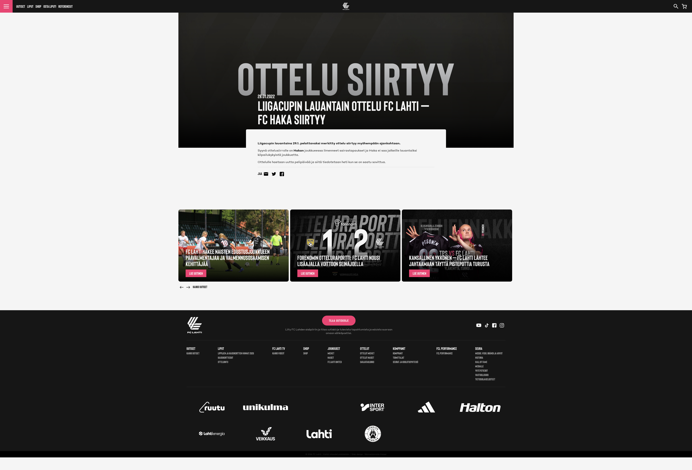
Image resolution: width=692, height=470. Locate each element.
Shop (38, 6)
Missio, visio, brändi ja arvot (489, 353)
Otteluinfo (223, 362)
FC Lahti (317, 454)
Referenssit (65, 6)
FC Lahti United (335, 362)
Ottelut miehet (367, 353)
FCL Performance (444, 353)
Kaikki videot (278, 353)
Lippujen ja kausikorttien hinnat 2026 (236, 353)
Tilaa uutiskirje (339, 320)
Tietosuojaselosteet (485, 379)
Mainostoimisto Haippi (376, 454)
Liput (30, 6)
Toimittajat (398, 357)
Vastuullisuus (482, 375)
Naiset (331, 357)
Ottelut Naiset (367, 357)
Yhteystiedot (481, 370)
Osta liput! (49, 6)
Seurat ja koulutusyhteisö (405, 362)
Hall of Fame (481, 362)
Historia (479, 357)
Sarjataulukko (367, 362)
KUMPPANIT (398, 353)
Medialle (479, 366)
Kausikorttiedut (225, 357)
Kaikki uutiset (200, 287)
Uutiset (20, 6)
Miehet (331, 353)
